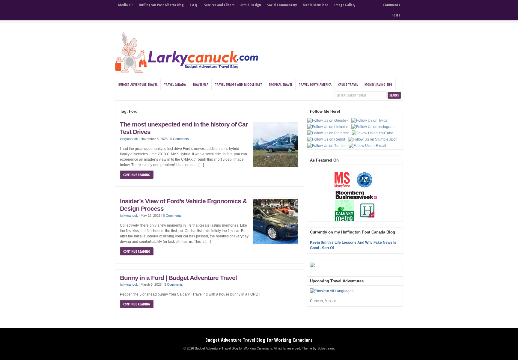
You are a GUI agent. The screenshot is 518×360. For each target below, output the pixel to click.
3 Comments (173, 284)
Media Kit (125, 4)
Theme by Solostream (318, 348)
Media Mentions (315, 4)
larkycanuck (129, 139)
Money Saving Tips (378, 84)
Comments (391, 4)
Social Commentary (282, 4)
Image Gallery (344, 4)
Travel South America (315, 84)
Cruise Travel (348, 84)
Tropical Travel (280, 84)
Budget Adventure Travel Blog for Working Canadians (259, 340)
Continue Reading (136, 174)
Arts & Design (250, 4)
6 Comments (179, 139)
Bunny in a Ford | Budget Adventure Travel (178, 277)
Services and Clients (219, 4)
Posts (395, 15)
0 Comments (172, 215)
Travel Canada (175, 84)
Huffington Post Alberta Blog (161, 4)
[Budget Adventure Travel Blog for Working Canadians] (186, 72)
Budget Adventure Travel (137, 84)
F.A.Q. (194, 4)
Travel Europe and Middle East (238, 84)
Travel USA (200, 84)
